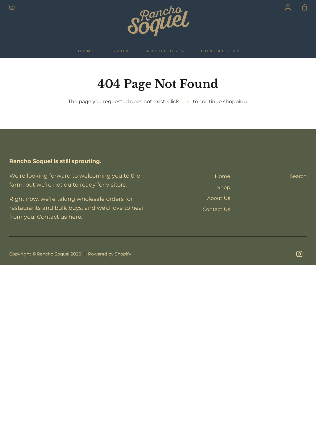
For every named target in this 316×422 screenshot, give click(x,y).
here (186, 101)
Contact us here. (59, 216)
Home (87, 51)
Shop (121, 51)
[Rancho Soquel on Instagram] (299, 254)
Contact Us (221, 51)
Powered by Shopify (109, 254)
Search (298, 176)
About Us (163, 51)
